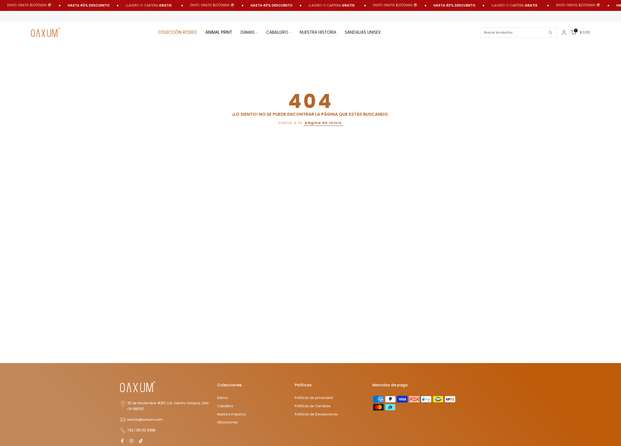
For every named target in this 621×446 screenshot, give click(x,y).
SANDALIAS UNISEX (363, 32)
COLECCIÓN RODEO (177, 32)
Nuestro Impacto (231, 414)
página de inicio (323, 122)
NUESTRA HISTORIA (318, 32)
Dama (222, 398)
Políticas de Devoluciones (316, 414)
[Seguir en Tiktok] (141, 441)
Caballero (225, 406)
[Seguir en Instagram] (131, 441)
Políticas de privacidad (314, 398)
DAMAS (248, 32)
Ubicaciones (227, 422)
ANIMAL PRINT (218, 32)
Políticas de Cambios (312, 406)
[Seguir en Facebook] (122, 441)
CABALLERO (277, 32)
